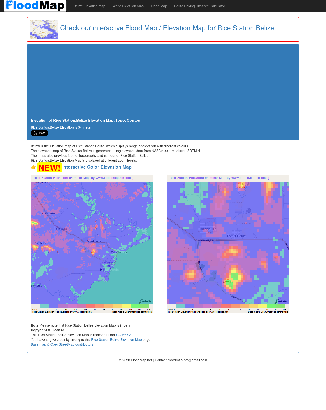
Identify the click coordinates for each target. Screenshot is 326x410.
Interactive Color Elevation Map (97, 166)
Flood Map (159, 6)
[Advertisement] (163, 82)
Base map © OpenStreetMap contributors (62, 344)
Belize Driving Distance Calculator (199, 6)
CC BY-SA (123, 334)
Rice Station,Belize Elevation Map (116, 339)
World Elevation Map (128, 6)
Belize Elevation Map (89, 6)
